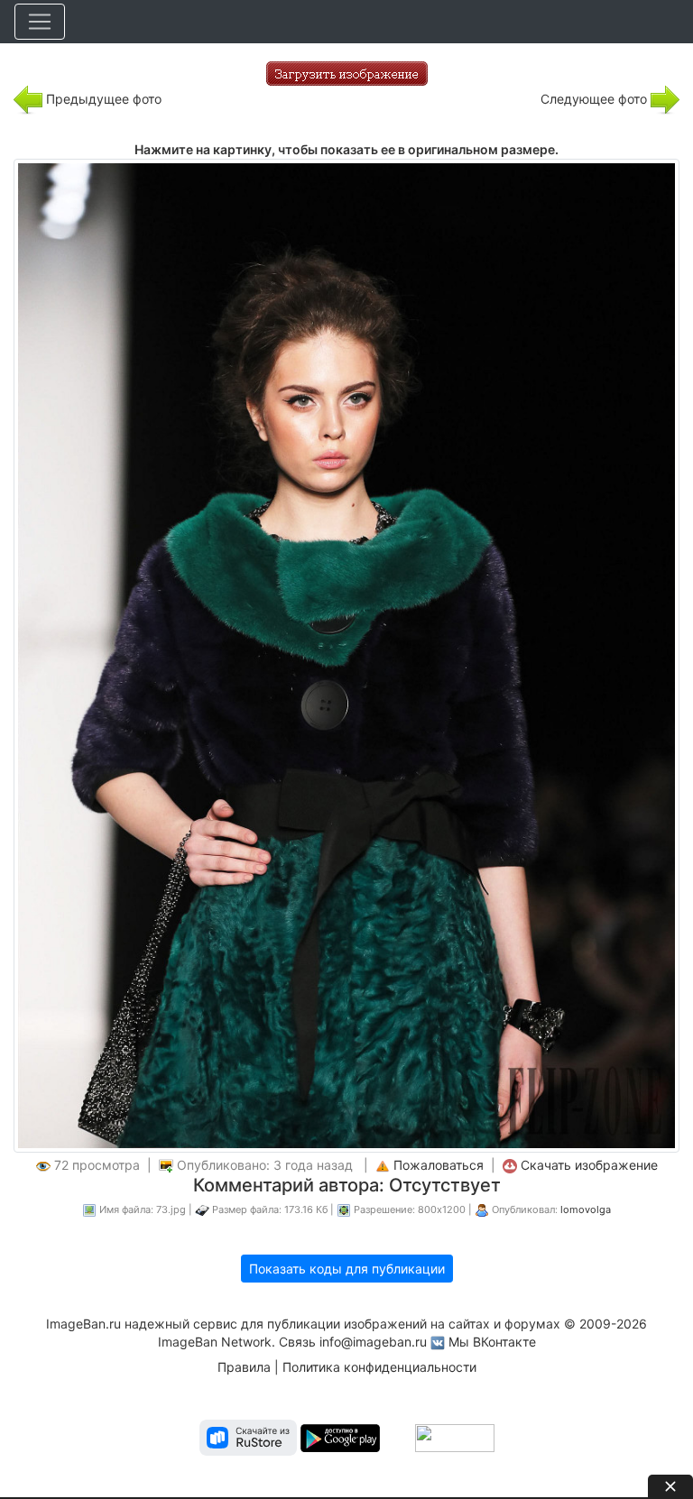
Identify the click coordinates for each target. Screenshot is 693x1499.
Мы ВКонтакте (492, 1341)
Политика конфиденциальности (379, 1367)
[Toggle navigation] (39, 22)
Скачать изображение (589, 1165)
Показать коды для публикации (347, 1268)
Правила (244, 1367)
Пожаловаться (438, 1165)
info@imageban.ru (373, 1341)
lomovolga (585, 1209)
